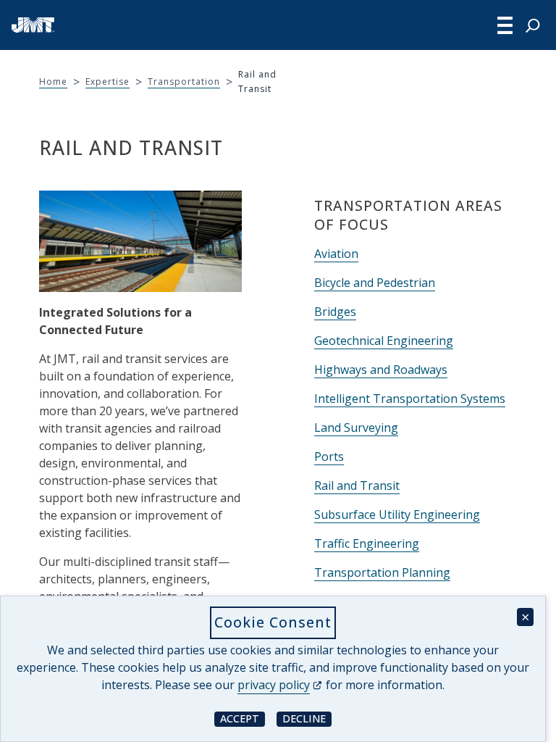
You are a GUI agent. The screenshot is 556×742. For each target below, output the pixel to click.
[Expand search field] (532, 25)
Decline (307, 718)
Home (53, 81)
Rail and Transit (357, 485)
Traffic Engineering (366, 543)
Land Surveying (356, 427)
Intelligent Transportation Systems (409, 399)
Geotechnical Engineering (383, 341)
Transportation (184, 81)
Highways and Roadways (380, 370)
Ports (329, 456)
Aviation (336, 254)
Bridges (335, 312)
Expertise (107, 81)
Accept (242, 718)
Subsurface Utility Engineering (397, 514)
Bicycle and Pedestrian (374, 283)
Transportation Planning (382, 572)
